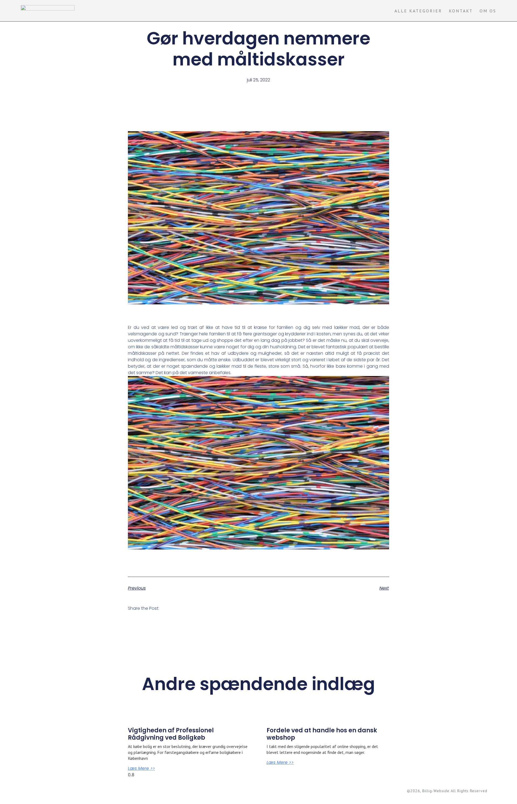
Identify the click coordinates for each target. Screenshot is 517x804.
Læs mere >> (141, 768)
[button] (167, 609)
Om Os (488, 10)
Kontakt (461, 10)
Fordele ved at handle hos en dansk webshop (322, 734)
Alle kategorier (418, 10)
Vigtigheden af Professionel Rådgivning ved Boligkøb (171, 734)
